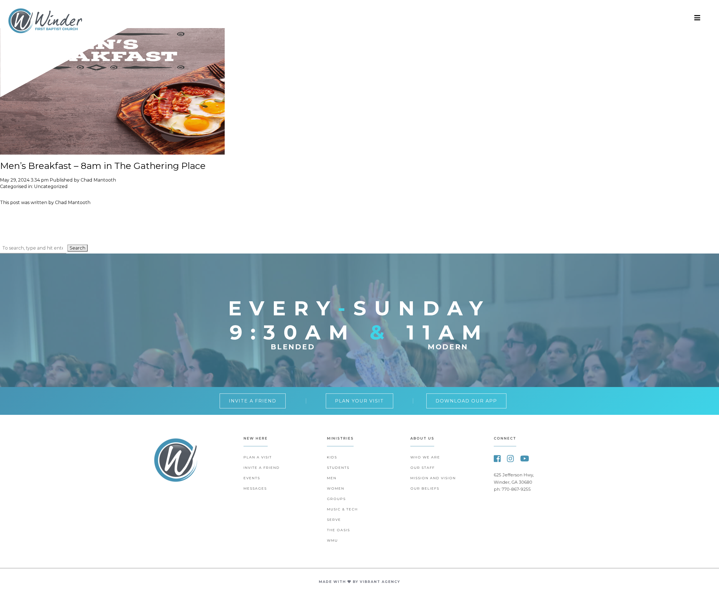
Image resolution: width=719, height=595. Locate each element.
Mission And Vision (433, 478)
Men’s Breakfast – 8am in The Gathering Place (103, 165)
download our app (466, 401)
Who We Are (425, 457)
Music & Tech (342, 509)
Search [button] (77, 248)
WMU (332, 540)
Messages (255, 488)
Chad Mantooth (98, 180)
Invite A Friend (252, 401)
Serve (334, 519)
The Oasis (338, 530)
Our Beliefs (424, 488)
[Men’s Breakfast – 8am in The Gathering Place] (112, 152)
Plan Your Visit (359, 401)
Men (331, 478)
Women (335, 488)
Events (252, 478)
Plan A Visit (258, 457)
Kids (332, 457)
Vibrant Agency (380, 582)
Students (338, 467)
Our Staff (422, 467)
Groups (336, 499)
